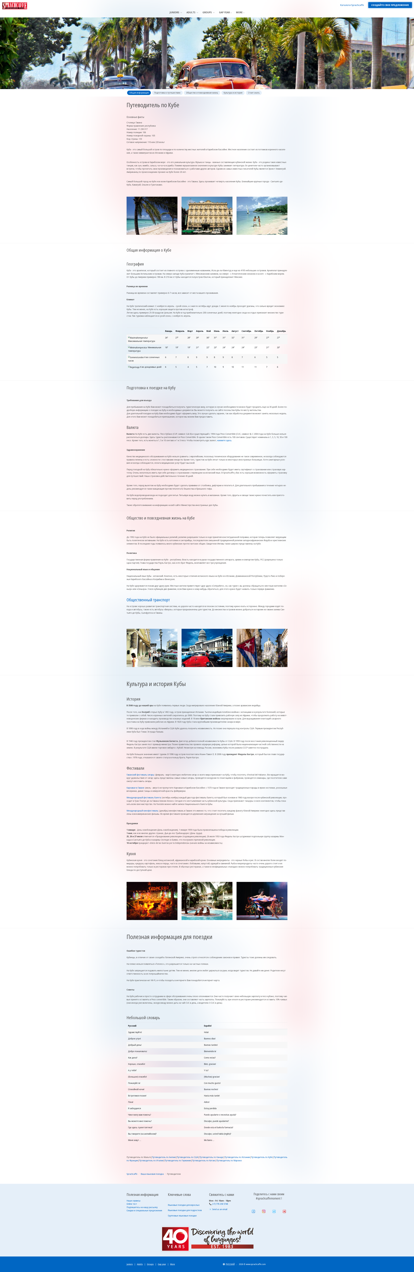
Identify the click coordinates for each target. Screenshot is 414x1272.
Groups (207, 12)
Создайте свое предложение (390, 5)
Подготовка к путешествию (167, 92)
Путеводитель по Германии (178, 1160)
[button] (230, 1264)
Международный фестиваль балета (144, 797)
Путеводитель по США (187, 1157)
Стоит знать (254, 92)
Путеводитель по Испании (237, 1157)
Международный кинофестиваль (142, 810)
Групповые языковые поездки (182, 1215)
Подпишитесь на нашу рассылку (142, 1207)
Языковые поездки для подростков (185, 1210)
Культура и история (233, 92)
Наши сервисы (133, 1200)
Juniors (175, 12)
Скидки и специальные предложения (144, 1210)
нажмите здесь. (224, 440)
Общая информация (139, 92)
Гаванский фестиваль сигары (140, 774)
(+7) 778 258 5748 (220, 1204)
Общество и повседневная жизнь (202, 92)
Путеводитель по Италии (151, 1160)
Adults (191, 12)
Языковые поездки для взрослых (184, 1205)
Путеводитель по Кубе (262, 1157)
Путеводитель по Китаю (203, 1160)
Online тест (132, 1204)
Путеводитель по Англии (164, 1157)
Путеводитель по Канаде (211, 1157)
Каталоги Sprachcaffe (352, 5)
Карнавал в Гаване (135, 787)
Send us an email (219, 1209)
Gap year (224, 12)
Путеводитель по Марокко (229, 1160)
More (239, 12)
